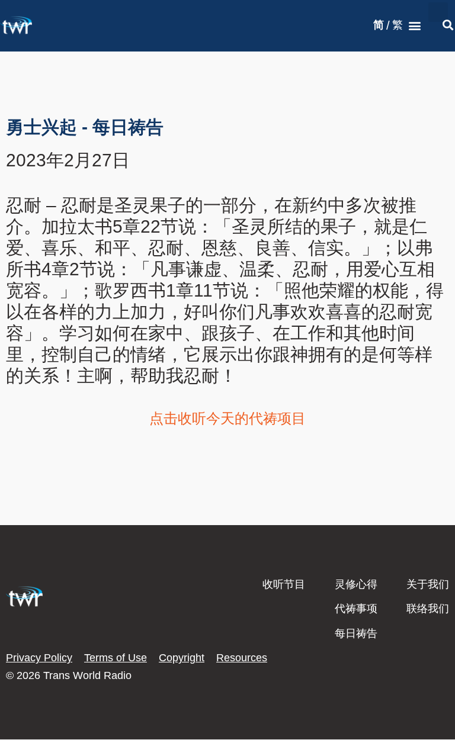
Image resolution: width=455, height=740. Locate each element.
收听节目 (283, 584)
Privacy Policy (39, 658)
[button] (415, 26)
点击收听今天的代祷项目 (227, 418)
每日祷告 (356, 633)
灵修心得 (356, 584)
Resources (241, 658)
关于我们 (427, 584)
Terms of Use (115, 658)
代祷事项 (356, 608)
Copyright (181, 658)
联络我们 (427, 608)
